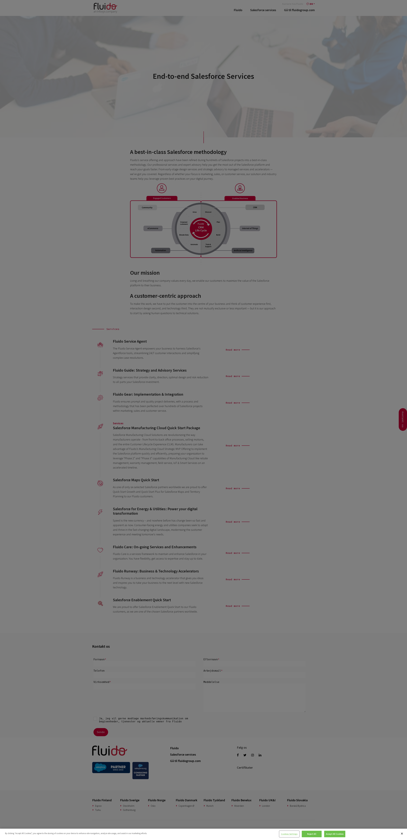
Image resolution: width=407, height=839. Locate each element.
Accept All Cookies (335, 834)
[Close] (401, 833)
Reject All (311, 834)
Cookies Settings (289, 834)
